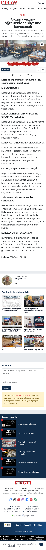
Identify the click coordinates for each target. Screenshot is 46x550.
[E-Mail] (15, 283)
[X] (15, 500)
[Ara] (40, 3)
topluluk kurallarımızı (23, 395)
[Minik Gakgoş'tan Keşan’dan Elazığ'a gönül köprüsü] (12, 322)
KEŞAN (13, 9)
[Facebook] (11, 500)
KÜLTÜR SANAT (31, 511)
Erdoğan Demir (20, 279)
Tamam (40, 539)
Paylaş (6, 69)
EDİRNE (22, 9)
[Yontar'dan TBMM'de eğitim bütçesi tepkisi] (34, 322)
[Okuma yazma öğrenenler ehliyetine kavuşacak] (23, 53)
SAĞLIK (28, 509)
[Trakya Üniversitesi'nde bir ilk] (12, 340)
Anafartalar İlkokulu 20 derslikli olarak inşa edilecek (34, 349)
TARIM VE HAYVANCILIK (13, 511)
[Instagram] (23, 500)
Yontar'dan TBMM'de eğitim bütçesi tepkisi (33, 330)
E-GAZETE (16, 506)
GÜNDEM (7, 509)
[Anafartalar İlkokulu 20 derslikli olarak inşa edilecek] (34, 340)
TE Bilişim (28, 532)
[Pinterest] (19, 500)
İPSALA (31, 9)
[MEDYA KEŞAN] (9, 3)
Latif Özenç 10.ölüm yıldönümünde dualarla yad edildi (34, 310)
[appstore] (16, 516)
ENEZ (39, 9)
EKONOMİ (18, 509)
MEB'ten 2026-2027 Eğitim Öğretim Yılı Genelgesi (11, 309)
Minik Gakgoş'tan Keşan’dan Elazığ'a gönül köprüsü (11, 330)
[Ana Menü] (43, 3)
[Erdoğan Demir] (7, 280)
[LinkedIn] (27, 500)
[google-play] (28, 516)
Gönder (6, 388)
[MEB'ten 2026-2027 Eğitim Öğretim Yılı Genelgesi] (12, 301)
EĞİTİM (23, 15)
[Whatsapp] (35, 500)
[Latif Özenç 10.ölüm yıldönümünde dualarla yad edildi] (34, 301)
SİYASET (35, 506)
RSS (8, 525)
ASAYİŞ (5, 9)
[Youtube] (31, 500)
